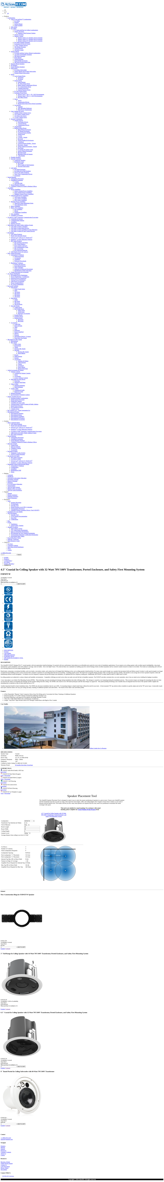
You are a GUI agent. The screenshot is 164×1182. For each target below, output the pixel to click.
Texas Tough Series (19, 289)
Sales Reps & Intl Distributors (16, 547)
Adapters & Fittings (23, 361)
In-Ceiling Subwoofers (20, 70)
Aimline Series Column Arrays (22, 113)
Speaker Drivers (18, 120)
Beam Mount (17, 57)
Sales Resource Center (14, 541)
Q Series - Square (22, 137)
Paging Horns (18, 80)
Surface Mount (18, 24)
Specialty (16, 350)
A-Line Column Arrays (20, 117)
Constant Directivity (23, 88)
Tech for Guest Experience (15, 490)
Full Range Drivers (23, 122)
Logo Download (5, 1166)
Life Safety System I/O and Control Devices (23, 231)
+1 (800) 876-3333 (6, 553)
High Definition (18, 387)
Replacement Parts (23, 368)
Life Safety (14, 168)
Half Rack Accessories (24, 313)
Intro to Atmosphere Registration (20, 531)
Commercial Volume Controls (22, 373)
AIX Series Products (16, 234)
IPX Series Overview (16, 457)
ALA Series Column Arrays (21, 114)
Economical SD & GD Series (22, 44)
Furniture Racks (18, 316)
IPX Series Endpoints (17, 434)
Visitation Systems (16, 448)
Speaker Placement (16, 502)
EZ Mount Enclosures (24, 131)
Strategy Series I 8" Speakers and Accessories (30, 41)
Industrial (10, 482)
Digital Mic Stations (16, 401)
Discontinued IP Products (18, 418)
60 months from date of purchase (24, 765)
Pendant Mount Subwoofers (21, 73)
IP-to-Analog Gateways (20, 245)
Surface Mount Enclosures (25, 151)
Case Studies (7, 653)
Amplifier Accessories (17, 215)
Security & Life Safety (14, 456)
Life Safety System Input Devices (20, 228)
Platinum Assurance (13, 496)
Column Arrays (15, 409)
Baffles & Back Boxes (20, 128)
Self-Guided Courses (16, 528)
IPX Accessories (18, 248)
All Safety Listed (18, 50)
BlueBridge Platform (17, 263)
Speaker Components (16, 119)
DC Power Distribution (17, 284)
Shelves (16, 333)
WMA (16, 299)
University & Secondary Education (17, 478)
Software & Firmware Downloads (23, 269)
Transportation (11, 485)
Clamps (20, 364)
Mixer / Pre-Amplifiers (17, 208)
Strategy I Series (18, 36)
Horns (12, 74)
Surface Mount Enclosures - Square (27, 146)
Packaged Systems (13, 451)
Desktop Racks (18, 318)
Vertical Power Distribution (18, 279)
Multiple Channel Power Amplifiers (24, 194)
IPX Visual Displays (19, 244)
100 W (19, 100)
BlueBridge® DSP (16, 470)
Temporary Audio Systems (18, 453)
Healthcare (10, 476)
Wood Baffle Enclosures (21, 60)
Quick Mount (21, 367)
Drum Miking (21, 353)
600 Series (17, 301)
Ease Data (13, 518)
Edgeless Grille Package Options (26, 33)
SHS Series (14, 27)
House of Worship (12, 481)
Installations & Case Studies (15, 511)
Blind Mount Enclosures (24, 129)
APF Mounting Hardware (25, 108)
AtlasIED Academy (13, 527)
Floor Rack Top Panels (20, 338)
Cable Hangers (22, 362)
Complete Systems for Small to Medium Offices (24, 186)
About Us (3, 1153)
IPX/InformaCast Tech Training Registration (23, 533)
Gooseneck (21, 365)
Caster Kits (17, 324)
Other (15, 327)
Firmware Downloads (20, 261)
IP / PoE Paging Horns (24, 83)
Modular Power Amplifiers (18, 201)
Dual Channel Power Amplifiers (23, 192)
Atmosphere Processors (17, 178)
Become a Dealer (5, 1162)
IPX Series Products (16, 241)
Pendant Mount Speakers (17, 64)
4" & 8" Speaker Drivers (21, 45)
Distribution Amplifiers (20, 212)
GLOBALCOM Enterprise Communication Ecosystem (23, 217)
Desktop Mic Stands (23, 351)
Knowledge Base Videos (17, 536)
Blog (9, 521)
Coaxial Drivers (18, 48)
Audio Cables (14, 388)
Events (9, 522)
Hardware (17, 330)
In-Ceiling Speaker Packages (22, 42)
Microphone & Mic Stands (15, 339)
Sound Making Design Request (87, 809)
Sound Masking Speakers (18, 67)
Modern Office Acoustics (14, 488)
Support (10, 493)
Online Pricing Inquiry (7, 1163)
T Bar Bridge (21, 155)
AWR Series (21, 312)
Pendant (16, 22)
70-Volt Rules (14, 504)
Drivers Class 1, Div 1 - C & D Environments (30, 96)
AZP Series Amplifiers (20, 197)
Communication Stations (17, 220)
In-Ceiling (17, 21)
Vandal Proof (21, 134)
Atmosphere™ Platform (17, 255)
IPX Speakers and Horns (21, 242)
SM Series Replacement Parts (22, 62)
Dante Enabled (18, 25)
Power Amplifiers (15, 189)
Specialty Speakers (16, 159)
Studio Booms (18, 356)
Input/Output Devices (17, 406)
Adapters (20, 106)
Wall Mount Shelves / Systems (22, 336)
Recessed (20, 139)
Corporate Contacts (13, 545)
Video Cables (14, 384)
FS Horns (20, 79)
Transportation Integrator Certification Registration (24, 534)
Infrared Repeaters (16, 393)
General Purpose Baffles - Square (27, 143)
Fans (15, 328)
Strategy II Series (19, 34)
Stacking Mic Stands (19, 348)
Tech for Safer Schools (14, 487)
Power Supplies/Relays (17, 283)
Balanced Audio (18, 391)
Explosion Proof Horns (20, 93)
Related (6, 659)
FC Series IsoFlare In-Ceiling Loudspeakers (26, 30)
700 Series (17, 292)
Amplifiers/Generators (17, 180)
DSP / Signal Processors (14, 253)
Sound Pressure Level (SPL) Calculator (21, 507)
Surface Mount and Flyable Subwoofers (25, 71)
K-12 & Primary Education (15, 484)
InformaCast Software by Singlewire (21, 237)
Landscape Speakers (19, 160)
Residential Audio (19, 162)
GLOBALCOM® (16, 459)
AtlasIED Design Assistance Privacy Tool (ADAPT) (25, 510)
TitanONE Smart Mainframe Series (23, 203)
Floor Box (17, 381)
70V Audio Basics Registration (19, 530)
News (9, 548)
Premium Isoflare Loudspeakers (19, 398)
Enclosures (17, 175)
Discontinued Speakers (17, 413)
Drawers (16, 335)
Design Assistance (12, 495)
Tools (9, 501)
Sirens (16, 99)
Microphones (14, 341)
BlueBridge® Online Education (22, 270)
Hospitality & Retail (13, 479)
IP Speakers (14, 65)
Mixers (16, 211)
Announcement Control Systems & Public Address (24, 404)
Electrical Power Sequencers (18, 278)
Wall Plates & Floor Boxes (18, 379)
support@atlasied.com (7, 1139)
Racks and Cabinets (13, 286)
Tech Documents (12, 513)
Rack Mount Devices (20, 266)
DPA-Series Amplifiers (20, 200)
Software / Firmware (13, 539)
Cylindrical (21, 142)
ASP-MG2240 (18, 183)
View (2, 775)
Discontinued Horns (16, 415)
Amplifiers (10, 188)
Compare (7, 948)
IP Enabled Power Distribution (19, 275)
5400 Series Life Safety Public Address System (20, 225)
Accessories (17, 105)
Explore (3, 948)
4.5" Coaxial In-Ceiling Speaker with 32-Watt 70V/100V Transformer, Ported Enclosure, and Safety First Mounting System (53, 815)
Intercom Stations (15, 446)
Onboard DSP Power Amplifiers (19, 195)
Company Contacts (6, 1152)
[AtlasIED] (13, 7)
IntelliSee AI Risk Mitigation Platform (21, 239)
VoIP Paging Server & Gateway (19, 252)
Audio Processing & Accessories (20, 272)
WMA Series (21, 310)
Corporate (10, 475)
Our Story (10, 544)
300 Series (17, 302)
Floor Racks (14, 287)
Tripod (16, 347)
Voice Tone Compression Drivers (23, 174)
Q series (20, 136)
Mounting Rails (22, 152)
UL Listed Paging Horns (24, 86)
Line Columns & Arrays (17, 111)
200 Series (17, 295)
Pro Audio (20, 163)
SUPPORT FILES (9, 656)
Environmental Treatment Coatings (20, 394)
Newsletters (4, 1169)
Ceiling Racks (18, 307)
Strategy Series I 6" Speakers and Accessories (30, 39)
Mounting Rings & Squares (25, 154)
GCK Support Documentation (19, 516)
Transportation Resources (18, 508)
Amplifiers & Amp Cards (18, 402)
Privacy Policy (5, 1168)
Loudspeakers (11, 18)
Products (3, 1146)
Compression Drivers (23, 102)
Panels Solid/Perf (19, 332)
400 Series (20, 319)
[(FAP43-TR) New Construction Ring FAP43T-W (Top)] (22, 939)
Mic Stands (14, 342)
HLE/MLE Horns (22, 97)
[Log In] (5, 11)
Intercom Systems (12, 443)
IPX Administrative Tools (21, 247)
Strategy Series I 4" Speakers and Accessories (30, 37)
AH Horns (20, 77)
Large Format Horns (19, 76)
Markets (3, 1147)
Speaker (16, 358)
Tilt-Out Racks (18, 304)
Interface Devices (15, 223)
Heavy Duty (17, 344)
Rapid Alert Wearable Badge (18, 235)
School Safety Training (17, 525)
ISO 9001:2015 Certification (8, 1176)
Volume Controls (15, 371)
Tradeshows (14, 524)
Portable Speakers (16, 157)
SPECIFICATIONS (9, 655)
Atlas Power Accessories (17, 281)
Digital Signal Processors (17, 399)
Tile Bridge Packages (20, 47)
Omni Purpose (22, 82)
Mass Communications (14, 422)
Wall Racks (14, 298)
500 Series (17, 293)
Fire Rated (20, 148)
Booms (16, 355)
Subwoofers (14, 68)
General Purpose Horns (24, 90)
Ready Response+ (12, 498)
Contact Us (4, 1165)
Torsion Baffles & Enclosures (26, 140)
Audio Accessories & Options (16, 370)
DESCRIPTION (8, 650)
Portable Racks (18, 315)
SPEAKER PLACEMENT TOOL (13, 658)
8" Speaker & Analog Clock (25, 149)
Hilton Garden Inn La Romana (98, 748)
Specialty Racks (15, 306)
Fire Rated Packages (19, 169)
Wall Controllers (18, 267)
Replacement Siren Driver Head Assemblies (29, 103)
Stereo (16, 374)
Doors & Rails (18, 325)
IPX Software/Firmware (20, 250)
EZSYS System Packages (18, 454)
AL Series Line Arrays (20, 116)
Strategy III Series (19, 31)
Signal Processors (19, 256)
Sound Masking (12, 177)
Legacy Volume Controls (21, 378)
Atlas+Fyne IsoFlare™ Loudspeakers (21, 19)
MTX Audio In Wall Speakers (26, 165)
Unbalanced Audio (19, 390)
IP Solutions (11, 232)
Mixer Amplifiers (15, 206)
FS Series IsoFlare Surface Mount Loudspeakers (27, 53)
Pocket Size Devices (19, 264)
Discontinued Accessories (18, 419)
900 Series (20, 321)
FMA (15, 290)
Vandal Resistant (18, 59)
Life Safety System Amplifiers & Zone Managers (24, 229)
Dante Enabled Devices (14, 396)
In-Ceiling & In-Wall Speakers (22, 171)
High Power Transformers (25, 109)
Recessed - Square (23, 145)
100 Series (17, 296)
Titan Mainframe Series (20, 204)
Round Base (17, 345)
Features (6, 651)
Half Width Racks (19, 309)
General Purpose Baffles (24, 132)
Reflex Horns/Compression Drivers (27, 85)
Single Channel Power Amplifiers (23, 191)
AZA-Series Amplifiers (20, 198)
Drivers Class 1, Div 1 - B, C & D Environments (31, 94)
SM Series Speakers (19, 56)
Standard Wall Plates (19, 382)
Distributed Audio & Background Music (18, 464)
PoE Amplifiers (15, 214)
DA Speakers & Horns (17, 407)
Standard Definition (19, 385)
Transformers (17, 126)
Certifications (14, 519)
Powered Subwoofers (23, 166)
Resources (3, 1150)
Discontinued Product (13, 412)
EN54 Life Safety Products (21, 172)
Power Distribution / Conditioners (20, 276)
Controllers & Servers (17, 219)
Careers (10, 550)
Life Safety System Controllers (19, 226)
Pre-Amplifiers (18, 209)
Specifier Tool (15, 505)
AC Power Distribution (14, 273)
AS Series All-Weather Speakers (23, 54)
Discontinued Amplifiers (17, 416)
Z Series (16, 181)
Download (3, 772)
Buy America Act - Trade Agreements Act (19, 410)
